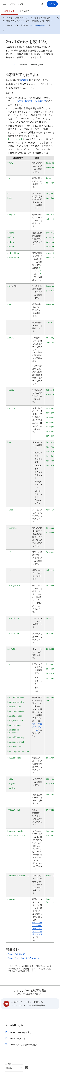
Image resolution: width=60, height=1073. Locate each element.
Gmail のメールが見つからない (23, 958)
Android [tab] (23, 64)
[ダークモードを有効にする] (26, 1067)
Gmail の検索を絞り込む (21, 1032)
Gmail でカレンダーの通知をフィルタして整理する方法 (37, 928)
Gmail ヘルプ (16, 4)
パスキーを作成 (37, 25)
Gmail (23, 80)
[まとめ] (57, 18)
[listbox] (14, 1067)
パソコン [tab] (11, 64)
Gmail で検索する (16, 954)
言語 (9, 1064)
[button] (4, 4)
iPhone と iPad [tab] (37, 64)
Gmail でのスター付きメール (37, 727)
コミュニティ (25, 11)
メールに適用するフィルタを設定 (29, 101)
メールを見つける (14, 1025)
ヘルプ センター (9, 11)
